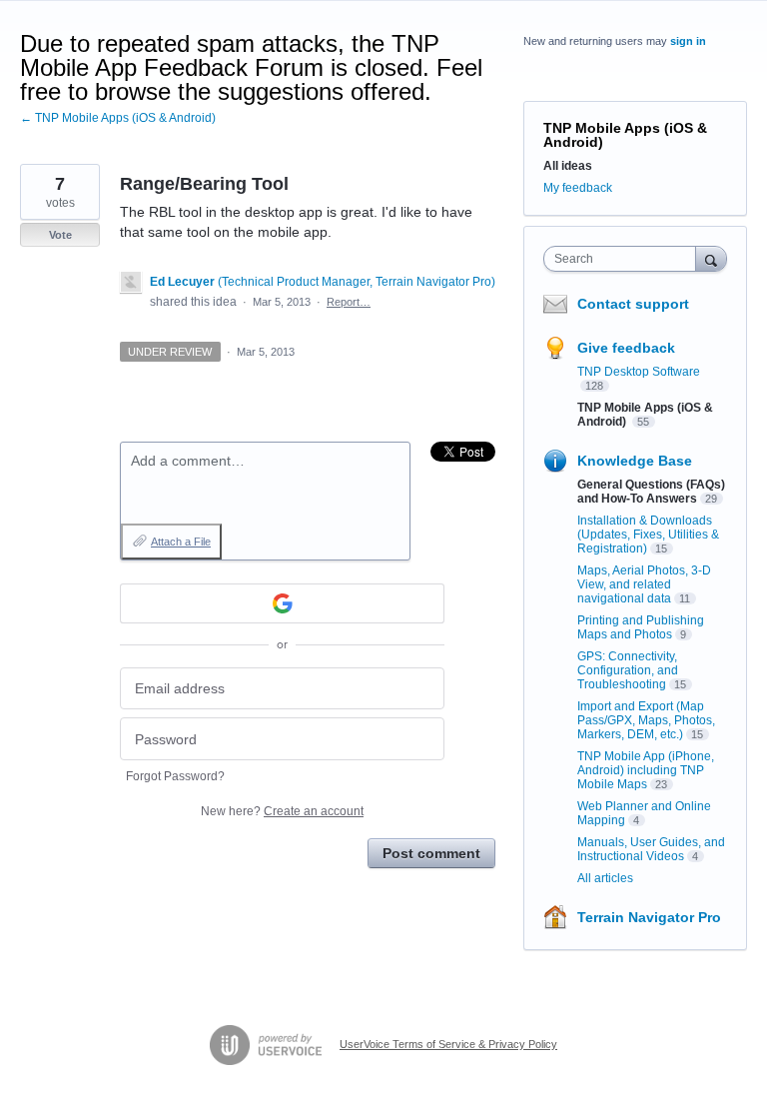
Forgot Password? (175, 776)
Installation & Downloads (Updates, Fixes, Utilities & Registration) (648, 534)
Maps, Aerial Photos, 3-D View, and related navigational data (644, 584)
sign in (688, 41)
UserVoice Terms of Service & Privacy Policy (448, 1044)
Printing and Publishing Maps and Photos (640, 627)
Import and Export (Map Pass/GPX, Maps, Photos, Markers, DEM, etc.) (646, 720)
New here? (282, 811)
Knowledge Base (634, 461)
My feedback (577, 188)
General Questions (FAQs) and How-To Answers (651, 492)
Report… (349, 302)
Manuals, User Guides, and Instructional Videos (651, 849)
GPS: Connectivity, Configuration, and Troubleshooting (627, 670)
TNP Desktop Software (638, 372)
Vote (60, 235)
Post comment (431, 853)
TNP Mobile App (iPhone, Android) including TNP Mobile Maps (645, 770)
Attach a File (181, 542)
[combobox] (624, 259)
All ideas (567, 166)
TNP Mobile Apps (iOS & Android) (625, 135)
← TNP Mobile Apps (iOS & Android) (118, 118)
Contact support (633, 304)
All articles (605, 878)
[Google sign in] (282, 603)
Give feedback (626, 348)
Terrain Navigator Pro (649, 917)
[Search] (711, 258)
